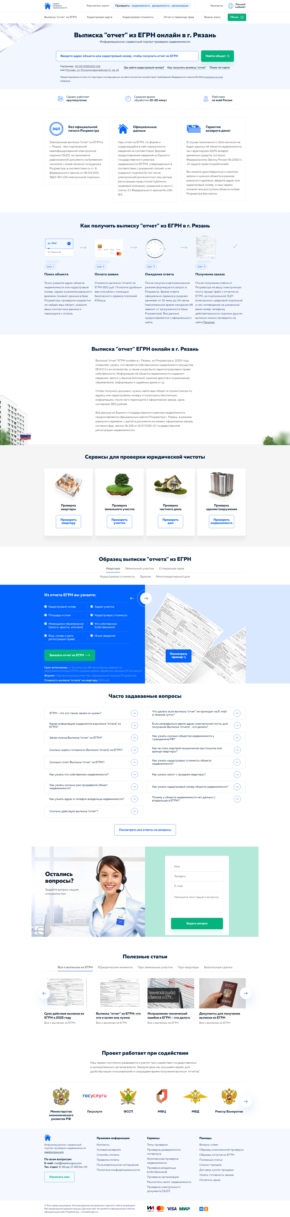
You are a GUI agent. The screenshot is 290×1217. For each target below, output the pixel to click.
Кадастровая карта (99, 17)
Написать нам (59, 1177)
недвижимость (141, 6)
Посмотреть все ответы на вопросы (145, 829)
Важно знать (212, 17)
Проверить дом (170, 521)
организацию (180, 6)
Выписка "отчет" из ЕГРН (60, 17)
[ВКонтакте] (201, 1209)
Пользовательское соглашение (118, 1165)
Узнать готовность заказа (216, 1175)
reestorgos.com (54, 1152)
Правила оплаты (108, 1160)
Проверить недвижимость (222, 521)
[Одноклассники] (206, 1209)
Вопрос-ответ (208, 1144)
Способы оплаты (108, 1155)
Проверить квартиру (68, 521)
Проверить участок (119, 521)
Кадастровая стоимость (138, 17)
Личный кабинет (240, 6)
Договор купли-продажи (216, 1170)
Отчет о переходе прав (179, 17)
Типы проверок (157, 1144)
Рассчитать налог (98, 6)
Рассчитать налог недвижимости (169, 1182)
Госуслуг (209, 322)
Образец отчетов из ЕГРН (216, 1155)
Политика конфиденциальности (118, 1170)
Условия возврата (109, 1149)
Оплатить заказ (209, 1180)
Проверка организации (163, 1177)
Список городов (210, 1165)
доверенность (161, 6)
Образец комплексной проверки (221, 1149)
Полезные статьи (211, 1160)
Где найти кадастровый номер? (144, 67)
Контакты (216, 6)
